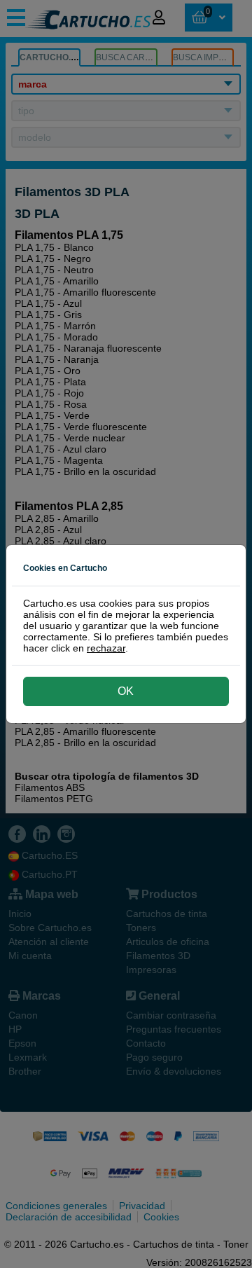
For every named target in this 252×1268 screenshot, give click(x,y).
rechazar (106, 648)
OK (126, 691)
